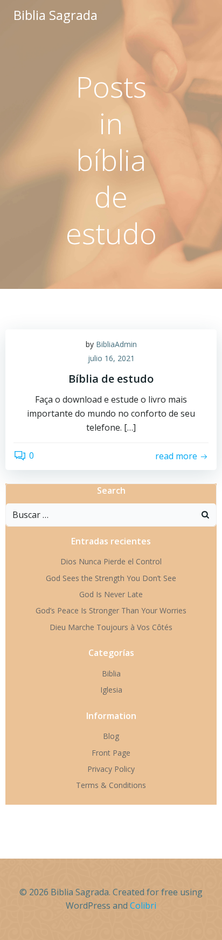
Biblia (111, 673)
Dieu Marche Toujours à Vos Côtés (111, 627)
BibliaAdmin (116, 344)
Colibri (143, 905)
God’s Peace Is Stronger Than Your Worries (111, 610)
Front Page (111, 753)
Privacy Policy (111, 769)
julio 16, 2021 (111, 358)
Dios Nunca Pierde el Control (111, 561)
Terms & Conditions (111, 785)
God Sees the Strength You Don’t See (111, 578)
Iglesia (111, 690)
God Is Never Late (111, 594)
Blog (111, 736)
